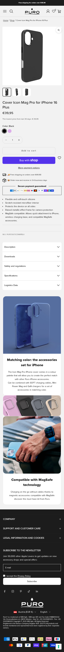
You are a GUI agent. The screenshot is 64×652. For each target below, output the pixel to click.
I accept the (18, 576)
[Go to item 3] (26, 92)
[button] (59, 157)
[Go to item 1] (6, 92)
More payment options (29, 168)
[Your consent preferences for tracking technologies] (59, 647)
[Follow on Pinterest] (20, 591)
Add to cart (28, 150)
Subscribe (32, 581)
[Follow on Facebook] (4, 591)
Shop (12, 20)
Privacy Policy (24, 576)
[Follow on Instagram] (12, 591)
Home (5, 20)
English (43, 612)
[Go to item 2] (16, 92)
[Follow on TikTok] (28, 591)
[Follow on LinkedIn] (37, 591)
